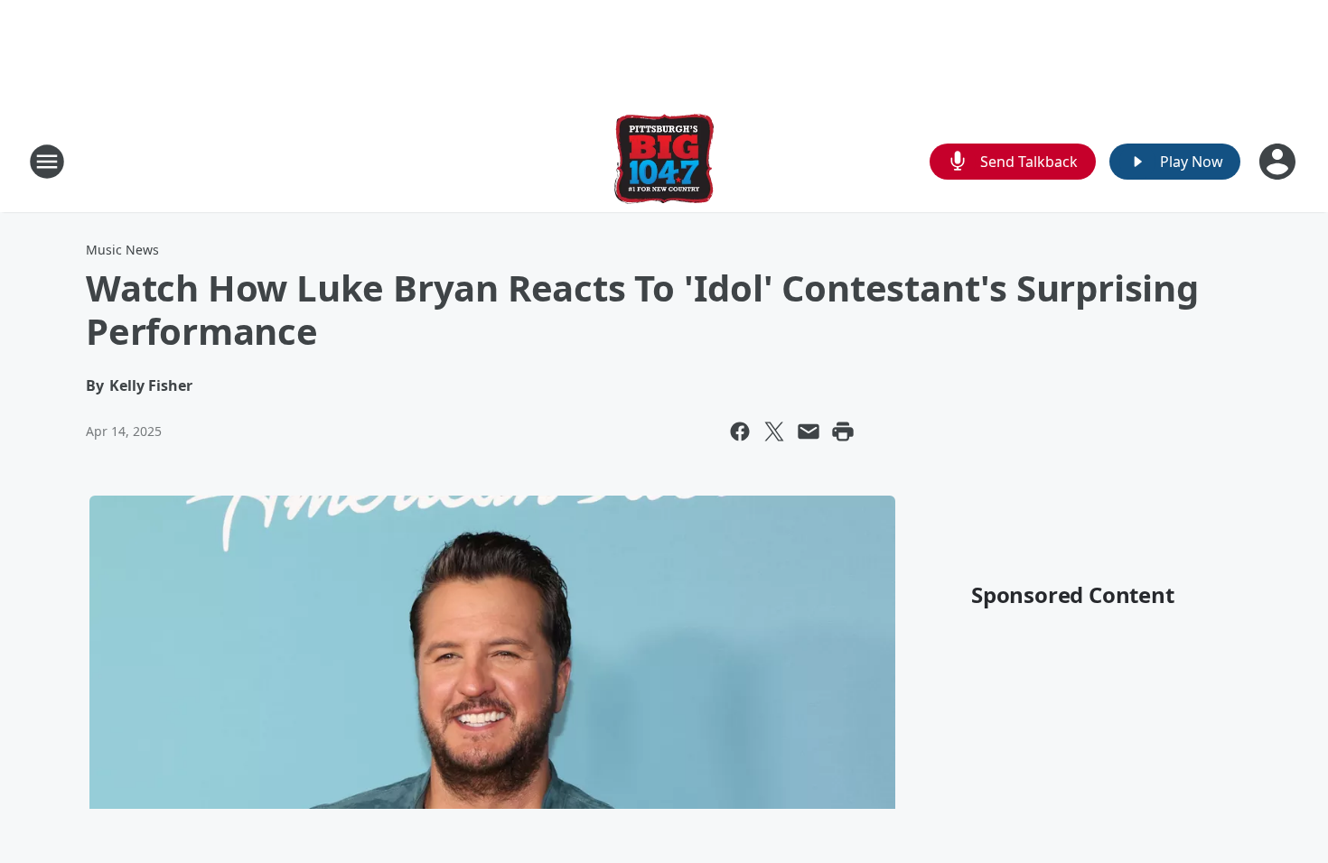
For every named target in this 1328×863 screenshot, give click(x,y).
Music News (122, 249)
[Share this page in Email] (808, 431)
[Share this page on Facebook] (740, 431)
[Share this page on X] (774, 431)
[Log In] (1279, 162)
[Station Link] (664, 161)
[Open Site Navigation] (47, 162)
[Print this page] (843, 431)
